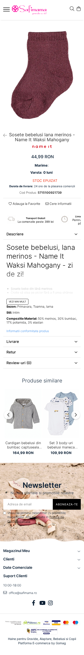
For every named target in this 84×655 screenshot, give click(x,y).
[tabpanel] (42, 75)
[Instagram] (50, 603)
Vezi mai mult (17, 301)
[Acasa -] (29, 10)
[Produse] (7, 11)
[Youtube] (42, 603)
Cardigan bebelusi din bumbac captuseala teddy (23, 445)
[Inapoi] (3, 135)
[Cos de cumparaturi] (78, 8)
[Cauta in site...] (72, 8)
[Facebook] (33, 603)
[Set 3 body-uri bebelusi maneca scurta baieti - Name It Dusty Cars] (60, 414)
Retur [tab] (11, 352)
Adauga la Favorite (26, 204)
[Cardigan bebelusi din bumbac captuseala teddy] (23, 414)
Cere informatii (60, 204)
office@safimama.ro (22, 593)
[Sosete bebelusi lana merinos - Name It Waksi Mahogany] (42, 75)
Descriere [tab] (14, 234)
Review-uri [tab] (18, 363)
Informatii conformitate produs (27, 331)
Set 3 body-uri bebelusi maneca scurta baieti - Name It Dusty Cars (61, 445)
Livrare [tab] (12, 341)
